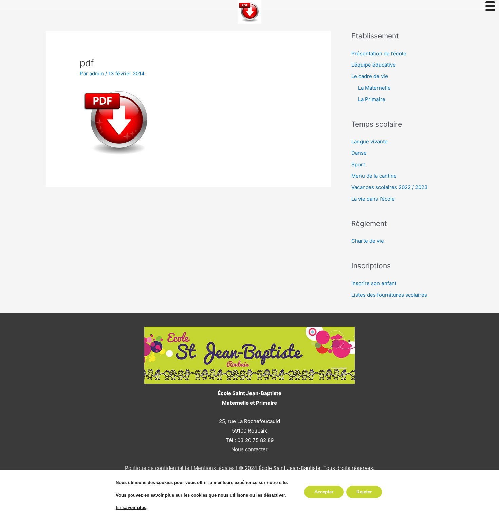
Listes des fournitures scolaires (389, 295)
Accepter (323, 492)
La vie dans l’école (373, 199)
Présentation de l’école (378, 53)
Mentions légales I (214, 468)
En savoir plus (131, 507)
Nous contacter (249, 449)
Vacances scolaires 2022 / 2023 (389, 187)
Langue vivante (369, 141)
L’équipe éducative (373, 64)
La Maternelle (374, 88)
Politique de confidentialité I (158, 468)
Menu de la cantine (374, 175)
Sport (358, 164)
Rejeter (364, 492)
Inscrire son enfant (373, 283)
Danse (359, 153)
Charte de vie (367, 241)
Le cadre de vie (369, 76)
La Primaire (371, 99)
